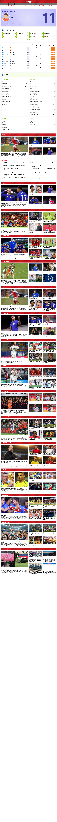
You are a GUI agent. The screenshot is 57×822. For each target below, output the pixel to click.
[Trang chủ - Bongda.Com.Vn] (28, 1)
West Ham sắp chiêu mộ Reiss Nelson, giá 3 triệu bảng (19, 5)
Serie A (6, 74)
